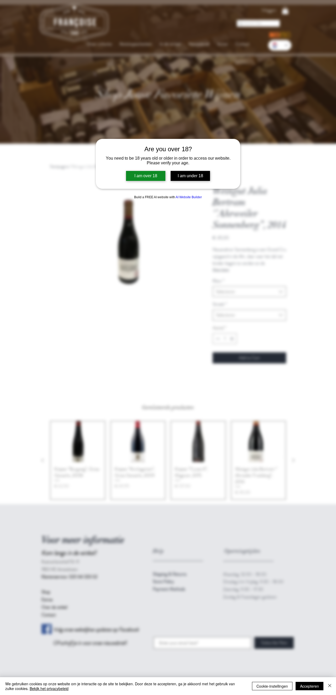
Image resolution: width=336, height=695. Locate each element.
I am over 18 (145, 176)
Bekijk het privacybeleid (49, 688)
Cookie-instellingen (272, 686)
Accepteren (309, 686)
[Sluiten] (330, 686)
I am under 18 (190, 176)
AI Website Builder (189, 197)
